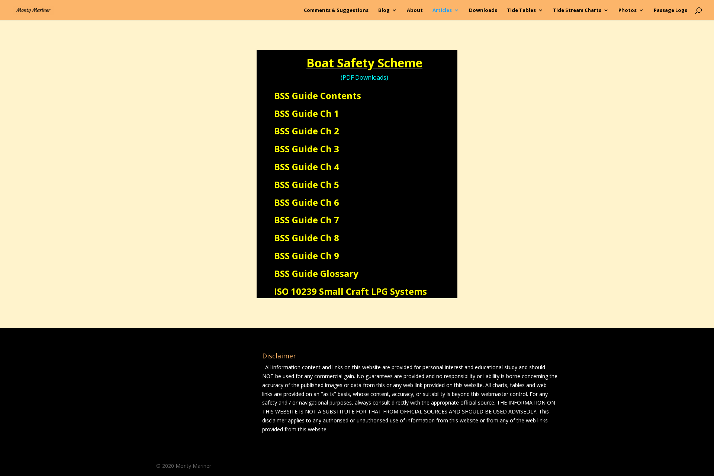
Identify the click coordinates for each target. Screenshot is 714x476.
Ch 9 (329, 255)
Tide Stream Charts (577, 10)
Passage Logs (670, 10)
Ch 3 (329, 149)
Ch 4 (329, 166)
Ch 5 (329, 184)
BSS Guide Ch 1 (306, 113)
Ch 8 (329, 237)
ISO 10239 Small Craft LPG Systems (350, 291)
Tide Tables (521, 10)
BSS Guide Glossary (316, 273)
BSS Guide (297, 131)
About (415, 10)
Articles (442, 10)
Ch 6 (329, 202)
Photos (627, 10)
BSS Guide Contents (317, 95)
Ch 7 (329, 220)
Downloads (483, 10)
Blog (384, 10)
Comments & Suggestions (336, 10)
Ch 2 (329, 131)
